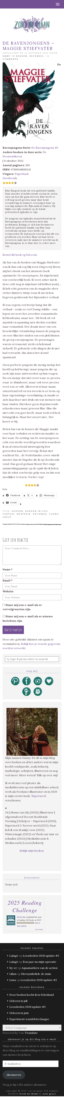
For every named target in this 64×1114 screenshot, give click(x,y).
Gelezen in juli (18, 1001)
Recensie (36, 56)
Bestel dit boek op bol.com (20, 254)
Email (7, 580)
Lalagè (13, 955)
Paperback (22, 174)
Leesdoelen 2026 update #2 (41, 955)
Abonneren (13, 1074)
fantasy (9, 514)
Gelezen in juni (19, 1013)
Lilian (12, 974)
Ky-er (13, 968)
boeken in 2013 (36, 511)
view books (39, 929)
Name (7, 569)
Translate (31, 1032)
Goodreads (10, 178)
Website (8, 591)
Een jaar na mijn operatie (39, 961)
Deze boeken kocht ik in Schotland (31, 994)
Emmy (7, 56)
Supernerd (39, 796)
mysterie (24, 514)
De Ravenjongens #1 (44, 147)
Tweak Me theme (28, 1094)
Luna (12, 980)
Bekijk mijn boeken (32, 850)
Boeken (21, 56)
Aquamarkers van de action (40, 968)
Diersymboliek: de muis (36, 974)
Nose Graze (49, 1094)
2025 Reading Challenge (25, 906)
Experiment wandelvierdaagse (29, 1019)
